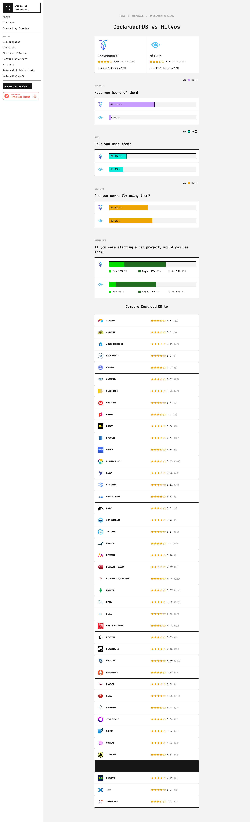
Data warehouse (13, 75)
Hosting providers (15, 59)
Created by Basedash (16, 28)
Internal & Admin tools (19, 70)
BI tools (8, 64)
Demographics (11, 41)
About (6, 16)
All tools (9, 22)
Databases (9, 47)
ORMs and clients (14, 53)
